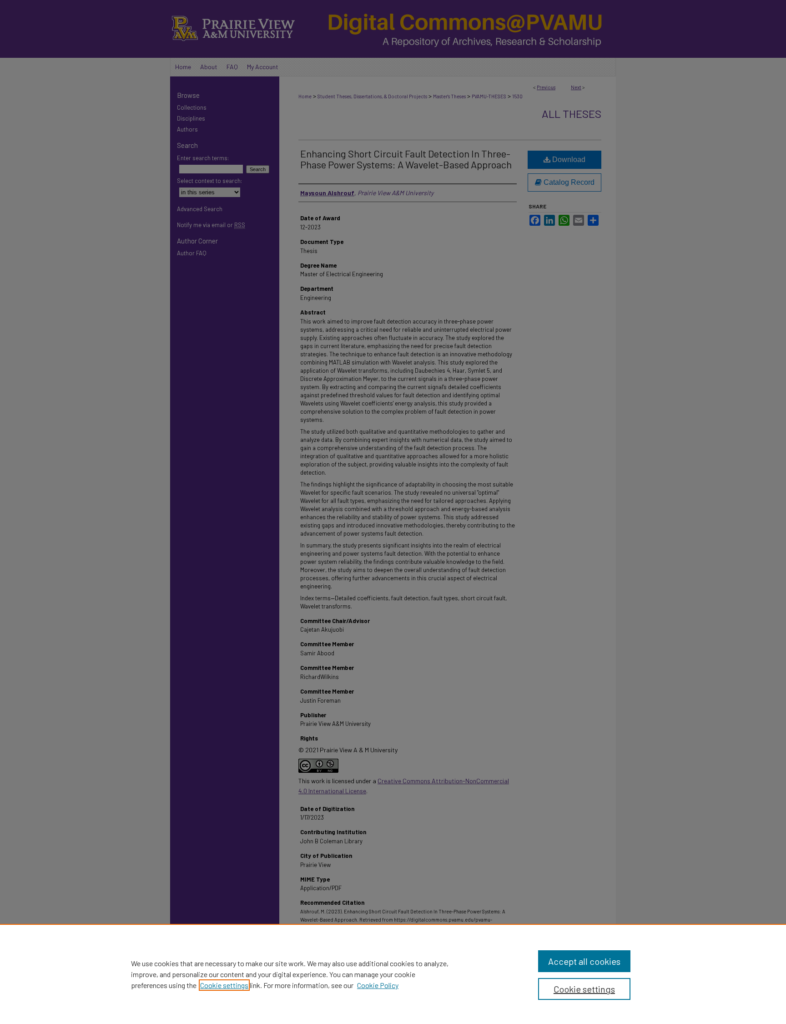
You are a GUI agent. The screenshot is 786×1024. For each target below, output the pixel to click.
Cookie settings (224, 985)
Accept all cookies (584, 961)
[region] (393, 974)
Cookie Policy (377, 985)
